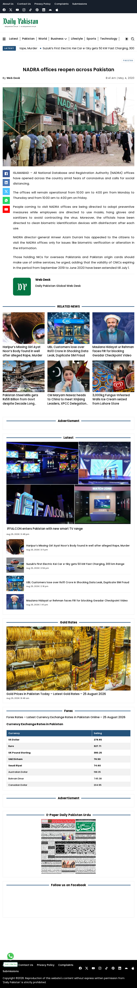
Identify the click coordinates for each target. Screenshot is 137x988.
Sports (91, 39)
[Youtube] (17, 9)
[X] (6, 191)
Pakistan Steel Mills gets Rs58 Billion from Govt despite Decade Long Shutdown (20, 401)
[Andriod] (50, 9)
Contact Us (24, 4)
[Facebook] (4, 9)
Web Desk (13, 78)
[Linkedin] (43, 9)
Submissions (79, 4)
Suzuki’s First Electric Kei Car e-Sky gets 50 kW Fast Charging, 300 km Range (71, 48)
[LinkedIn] (6, 182)
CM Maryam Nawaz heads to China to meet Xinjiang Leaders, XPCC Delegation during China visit (66, 401)
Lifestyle (77, 39)
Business (57, 39)
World (42, 39)
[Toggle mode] (127, 39)
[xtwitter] (10, 9)
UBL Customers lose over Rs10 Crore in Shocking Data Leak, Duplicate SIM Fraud (67, 351)
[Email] (6, 209)
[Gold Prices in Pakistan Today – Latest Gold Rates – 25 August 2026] (68, 658)
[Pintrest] (37, 9)
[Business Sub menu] (65, 38)
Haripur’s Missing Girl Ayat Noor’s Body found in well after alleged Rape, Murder (22, 351)
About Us (8, 4)
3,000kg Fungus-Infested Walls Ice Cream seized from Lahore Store (111, 399)
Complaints (61, 4)
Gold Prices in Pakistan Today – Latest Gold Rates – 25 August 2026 (56, 694)
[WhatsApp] (6, 200)
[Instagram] (23, 9)
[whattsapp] (10, 956)
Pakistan (28, 39)
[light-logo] (21, 22)
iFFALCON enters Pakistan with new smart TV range (44, 528)
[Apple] (56, 9)
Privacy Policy (42, 4)
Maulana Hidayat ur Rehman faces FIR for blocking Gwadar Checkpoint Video (113, 351)
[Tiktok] (30, 9)
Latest (13, 39)
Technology (108, 39)
